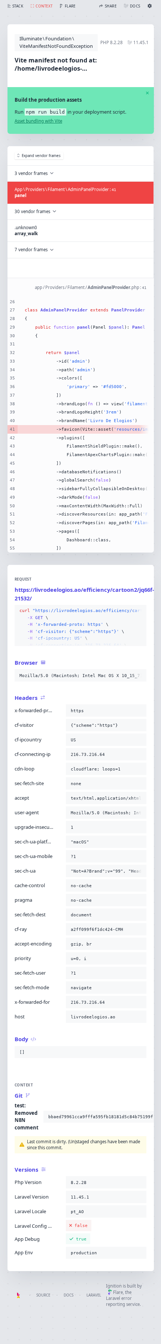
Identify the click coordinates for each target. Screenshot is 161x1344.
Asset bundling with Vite (38, 121)
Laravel (93, 1295)
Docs (68, 1295)
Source (43, 1295)
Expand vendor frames (41, 155)
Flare (118, 1292)
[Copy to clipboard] (139, 611)
